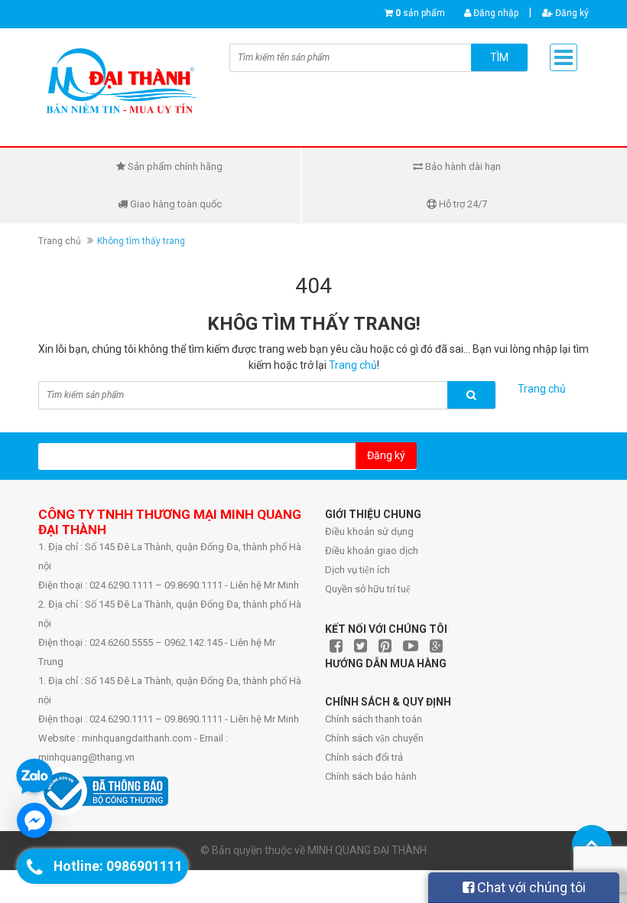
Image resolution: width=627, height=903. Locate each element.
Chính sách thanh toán (373, 719)
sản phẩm (420, 13)
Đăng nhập (494, 13)
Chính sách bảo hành (371, 776)
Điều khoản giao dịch (371, 550)
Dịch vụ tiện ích (357, 569)
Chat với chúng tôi (530, 887)
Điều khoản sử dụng (369, 531)
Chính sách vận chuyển (374, 738)
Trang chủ (59, 241)
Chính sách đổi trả (364, 757)
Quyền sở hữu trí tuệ (368, 589)
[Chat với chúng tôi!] (34, 820)
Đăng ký (571, 13)
